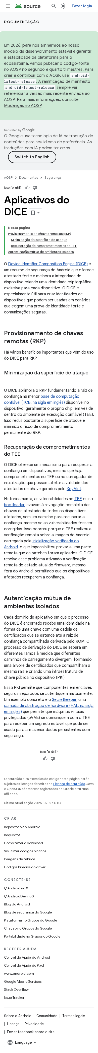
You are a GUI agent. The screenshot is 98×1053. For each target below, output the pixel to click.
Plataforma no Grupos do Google (30, 920)
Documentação (21, 22)
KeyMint (74, 488)
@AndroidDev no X (19, 896)
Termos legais (73, 1016)
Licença (13, 1024)
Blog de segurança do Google (28, 912)
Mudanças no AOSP (22, 105)
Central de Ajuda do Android (27, 957)
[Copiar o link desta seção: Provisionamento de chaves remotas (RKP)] (51, 342)
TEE (78, 498)
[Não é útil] (35, 187)
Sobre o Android (17, 1016)
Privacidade (34, 1024)
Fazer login (82, 6)
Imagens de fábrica (19, 859)
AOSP (8, 177)
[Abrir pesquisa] (54, 6)
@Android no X (16, 888)
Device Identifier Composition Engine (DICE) (48, 264)
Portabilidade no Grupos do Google (32, 936)
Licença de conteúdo (69, 784)
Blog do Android (17, 904)
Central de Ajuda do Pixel (24, 965)
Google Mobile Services (22, 981)
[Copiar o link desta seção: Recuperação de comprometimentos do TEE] (25, 454)
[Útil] (27, 187)
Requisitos (12, 835)
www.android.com (19, 973)
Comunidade (46, 1016)
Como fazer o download (23, 843)
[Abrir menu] (8, 6)
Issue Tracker (14, 997)
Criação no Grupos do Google (28, 928)
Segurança (52, 177)
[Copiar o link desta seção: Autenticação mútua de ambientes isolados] (64, 607)
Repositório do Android (22, 827)
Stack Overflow (16, 989)
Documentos (28, 177)
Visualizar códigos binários (25, 851)
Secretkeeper (64, 699)
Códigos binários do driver (24, 867)
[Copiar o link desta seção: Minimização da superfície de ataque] (9, 380)
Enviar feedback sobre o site (31, 1032)
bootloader (14, 504)
